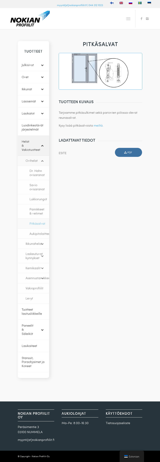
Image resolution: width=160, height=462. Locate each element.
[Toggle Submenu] (42, 65)
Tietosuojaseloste (118, 423)
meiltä (98, 125)
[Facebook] (141, 18)
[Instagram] (147, 18)
